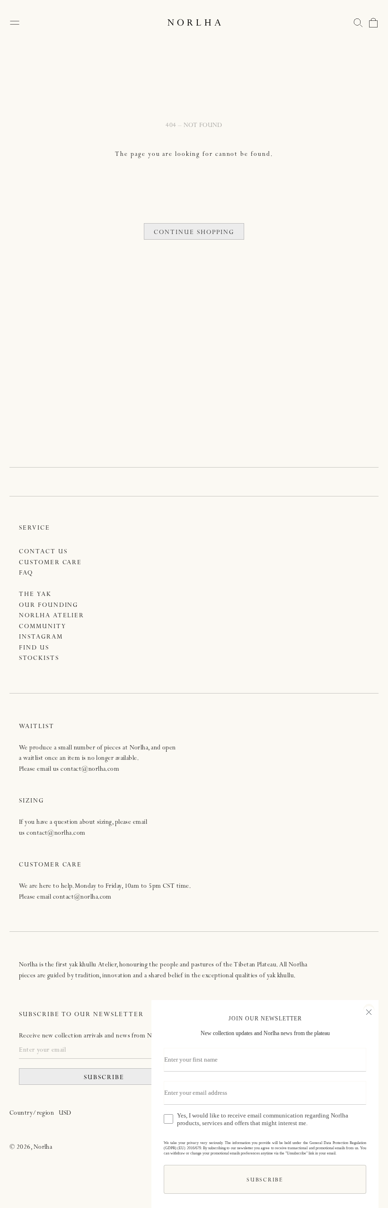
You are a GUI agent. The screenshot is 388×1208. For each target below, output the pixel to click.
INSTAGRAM (41, 637)
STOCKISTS (39, 658)
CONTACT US (43, 552)
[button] (358, 23)
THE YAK (35, 594)
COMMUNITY (42, 627)
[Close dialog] (369, 1011)
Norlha (43, 1147)
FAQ (26, 573)
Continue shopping (194, 232)
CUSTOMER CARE (50, 563)
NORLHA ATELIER (51, 616)
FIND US (34, 648)
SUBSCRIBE (104, 1078)
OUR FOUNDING (48, 605)
